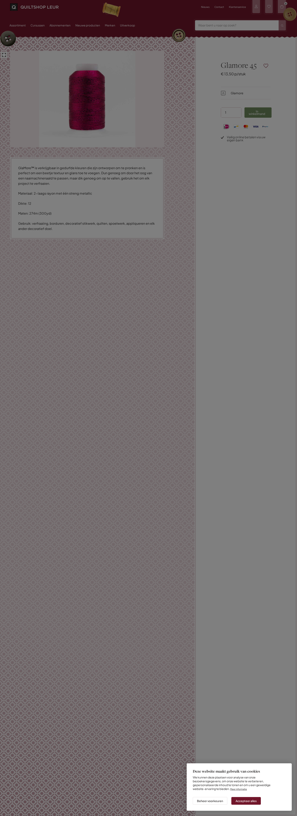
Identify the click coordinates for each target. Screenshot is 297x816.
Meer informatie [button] (239, 785)
